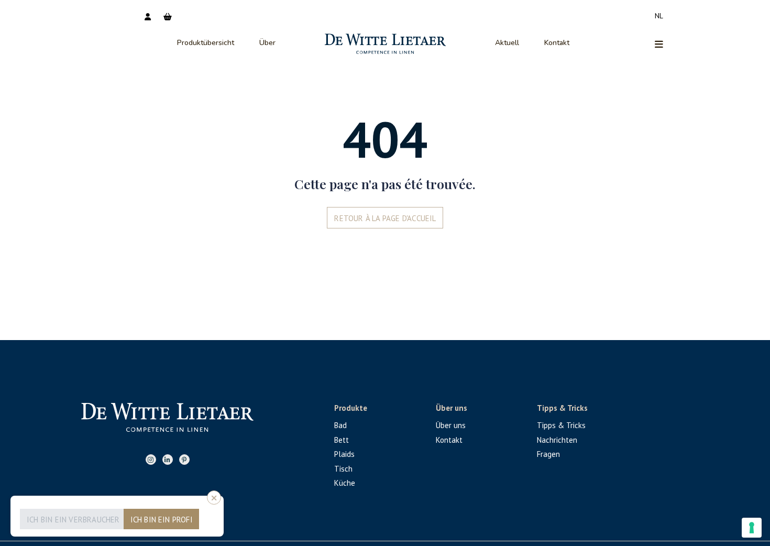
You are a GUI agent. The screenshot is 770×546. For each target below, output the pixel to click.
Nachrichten (557, 440)
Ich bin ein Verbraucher (73, 520)
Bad (340, 425)
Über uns (451, 425)
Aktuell (507, 43)
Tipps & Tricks (561, 425)
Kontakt (556, 43)
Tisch (343, 469)
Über (267, 43)
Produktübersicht (205, 43)
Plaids (344, 454)
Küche (344, 483)
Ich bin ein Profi (161, 520)
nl (659, 15)
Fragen (548, 454)
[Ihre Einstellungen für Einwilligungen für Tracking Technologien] (752, 528)
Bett (341, 440)
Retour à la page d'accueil (385, 218)
